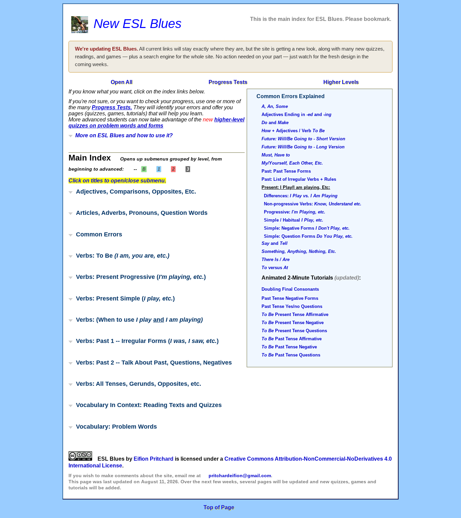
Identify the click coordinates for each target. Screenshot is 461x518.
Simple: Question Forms (308, 236)
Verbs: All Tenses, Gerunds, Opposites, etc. (137, 383)
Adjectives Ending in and (296, 114)
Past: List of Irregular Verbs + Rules (299, 179)
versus (275, 267)
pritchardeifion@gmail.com (240, 475)
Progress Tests (228, 82)
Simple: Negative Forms (307, 228)
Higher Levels (341, 82)
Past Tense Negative (289, 346)
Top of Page (219, 507)
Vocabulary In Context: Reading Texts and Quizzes (147, 404)
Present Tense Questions (294, 330)
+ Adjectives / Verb (293, 130)
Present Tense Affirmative (295, 314)
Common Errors (97, 234)
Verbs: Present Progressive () (139, 276)
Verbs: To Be (121, 255)
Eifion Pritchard (153, 459)
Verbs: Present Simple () (124, 298)
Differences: (300, 195)
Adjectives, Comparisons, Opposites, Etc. (134, 191)
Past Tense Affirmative (292, 338)
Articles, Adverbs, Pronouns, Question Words (140, 212)
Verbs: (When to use (138, 319)
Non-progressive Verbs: (312, 203)
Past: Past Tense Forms (286, 171)
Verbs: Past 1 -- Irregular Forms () (146, 340)
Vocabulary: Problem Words (115, 426)
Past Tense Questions (291, 354)
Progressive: (294, 211)
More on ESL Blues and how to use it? (123, 135)
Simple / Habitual (293, 220)
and (275, 122)
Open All (121, 82)
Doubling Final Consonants (290, 289)
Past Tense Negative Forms (290, 298)
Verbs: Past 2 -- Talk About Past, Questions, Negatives (152, 362)
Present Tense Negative (293, 322)
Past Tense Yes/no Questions (292, 306)
